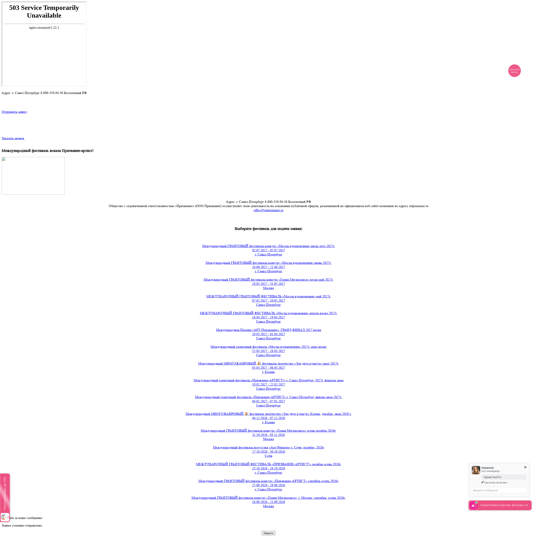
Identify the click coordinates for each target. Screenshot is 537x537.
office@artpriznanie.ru (268, 210)
